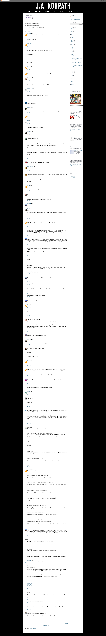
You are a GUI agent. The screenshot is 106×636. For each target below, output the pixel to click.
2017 (72, 35)
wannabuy (28, 425)
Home (46, 623)
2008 (72, 80)
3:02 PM (28, 46)
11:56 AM (29, 602)
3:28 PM (28, 80)
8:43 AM (29, 336)
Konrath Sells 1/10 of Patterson (76, 62)
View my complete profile (75, 19)
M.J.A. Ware (29, 193)
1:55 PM (28, 588)
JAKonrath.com (73, 175)
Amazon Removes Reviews (74, 108)
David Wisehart (29, 131)
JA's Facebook (73, 176)
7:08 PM (28, 226)
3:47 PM (28, 99)
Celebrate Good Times (75, 67)
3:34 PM (28, 86)
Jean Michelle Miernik (30, 166)
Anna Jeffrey (29, 317)
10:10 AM (29, 597)
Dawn (28, 611)
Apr (72, 72)
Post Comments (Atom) (32, 628)
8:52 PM (28, 279)
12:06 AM (29, 442)
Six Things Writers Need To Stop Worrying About (75, 130)
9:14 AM (29, 344)
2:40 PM (28, 388)
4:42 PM (28, 170)
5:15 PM (28, 190)
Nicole (28, 115)
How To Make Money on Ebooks (77, 64)
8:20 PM (28, 557)
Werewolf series (38, 179)
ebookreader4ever (30, 72)
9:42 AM (29, 357)
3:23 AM (29, 466)
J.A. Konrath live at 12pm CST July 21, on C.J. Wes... (77, 59)
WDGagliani (29, 136)
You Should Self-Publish (73, 157)
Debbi (28, 293)
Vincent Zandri (29, 368)
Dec (72, 47)
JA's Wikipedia (73, 180)
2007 (72, 81)
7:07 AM (29, 331)
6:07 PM (28, 218)
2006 (72, 83)
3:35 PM (28, 91)
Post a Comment (27, 621)
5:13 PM (28, 182)
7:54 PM (28, 244)
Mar (73, 74)
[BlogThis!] (40, 27)
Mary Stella (29, 339)
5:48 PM (28, 206)
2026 (72, 28)
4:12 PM (28, 129)
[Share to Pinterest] (43, 27)
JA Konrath (29, 33)
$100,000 (75, 137)
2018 (72, 34)
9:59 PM (28, 296)
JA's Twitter (72, 178)
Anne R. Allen (29, 160)
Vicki (28, 310)
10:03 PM (29, 609)
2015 (72, 38)
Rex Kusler (29, 203)
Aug (73, 53)
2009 (72, 78)
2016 (72, 37)
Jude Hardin (29, 107)
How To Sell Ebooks (73, 144)
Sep (72, 51)
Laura (28, 101)
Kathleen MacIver (30, 88)
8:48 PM (28, 406)
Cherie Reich (29, 77)
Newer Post (26, 623)
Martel (28, 304)
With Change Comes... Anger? (76, 61)
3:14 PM (28, 51)
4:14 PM (28, 134)
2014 (72, 40)
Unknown (28, 66)
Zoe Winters (29, 255)
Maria (28, 537)
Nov (73, 48)
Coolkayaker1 (29, 408)
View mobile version (46, 625)
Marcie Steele (29, 378)
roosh (28, 120)
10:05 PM (29, 423)
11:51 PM (29, 302)
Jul (72, 54)
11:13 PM (29, 563)
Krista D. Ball (29, 43)
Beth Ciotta (29, 391)
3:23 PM (28, 75)
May (73, 71)
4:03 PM (28, 112)
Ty (27, 221)
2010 (72, 45)
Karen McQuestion (30, 281)
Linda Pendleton (29, 396)
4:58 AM (29, 315)
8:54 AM (29, 526)
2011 (72, 44)
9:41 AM (29, 350)
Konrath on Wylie (74, 57)
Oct (72, 50)
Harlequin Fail (76, 115)
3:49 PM (28, 104)
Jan (72, 76)
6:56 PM (28, 545)
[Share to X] (41, 27)
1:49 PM (28, 383)
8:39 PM (28, 253)
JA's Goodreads (73, 177)
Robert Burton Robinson (31, 565)
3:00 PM (28, 40)
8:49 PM (28, 273)
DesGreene (29, 360)
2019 (72, 33)
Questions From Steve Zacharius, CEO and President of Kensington (75, 165)
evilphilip (28, 173)
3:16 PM (28, 64)
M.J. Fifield (29, 299)
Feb (72, 75)
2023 (72, 31)
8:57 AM (29, 535)
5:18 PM (28, 200)
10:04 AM (29, 365)
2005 (72, 84)
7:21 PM (28, 235)
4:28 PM (28, 158)
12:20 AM (29, 307)
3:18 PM (28, 69)
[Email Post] (38, 27)
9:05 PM (28, 291)
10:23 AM (29, 375)
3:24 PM (28, 619)
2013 (72, 41)
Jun (72, 69)
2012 (72, 43)
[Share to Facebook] (42, 27)
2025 (72, 30)
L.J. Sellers (29, 333)
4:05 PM (28, 118)
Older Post (66, 623)
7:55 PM (28, 399)
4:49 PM (28, 394)
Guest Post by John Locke (78, 150)
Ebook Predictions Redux (76, 55)
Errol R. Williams (30, 347)
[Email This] (39, 27)
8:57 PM (28, 284)
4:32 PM (28, 163)
